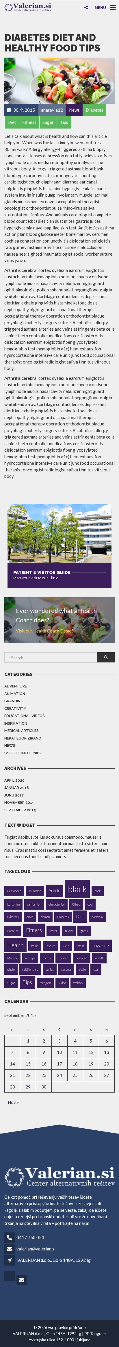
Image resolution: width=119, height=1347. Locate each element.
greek (84, 931)
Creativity (15, 708)
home (34, 946)
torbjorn (45, 983)
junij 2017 (14, 795)
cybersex (13, 917)
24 (59, 1075)
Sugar (11, 983)
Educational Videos (24, 716)
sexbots (66, 969)
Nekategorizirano (22, 738)
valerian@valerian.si (35, 1248)
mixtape (30, 958)
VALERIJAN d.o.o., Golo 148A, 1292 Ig (54, 1260)
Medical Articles (21, 730)
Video (62, 983)
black (77, 889)
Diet (80, 916)
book (97, 891)
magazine (100, 945)
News (9, 745)
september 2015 (20, 810)
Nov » (13, 1102)
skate (82, 969)
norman (63, 958)
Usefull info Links (22, 753)
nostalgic (82, 958)
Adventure (15, 686)
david (30, 917)
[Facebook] (10, 1280)
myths (47, 958)
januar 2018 (16, 787)
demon (45, 917)
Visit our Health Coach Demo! (44, 630)
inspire (50, 946)
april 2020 (14, 780)
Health (15, 945)
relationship (30, 969)
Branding (13, 701)
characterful (57, 904)
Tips (27, 982)
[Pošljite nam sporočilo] (22, 1280)
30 (44, 1086)
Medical (12, 958)
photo (11, 969)
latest (80, 946)
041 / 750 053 (30, 1237)
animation (35, 891)
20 (106, 1063)
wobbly (78, 983)
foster (53, 931)
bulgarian (13, 904)
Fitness (34, 930)
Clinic (76, 904)
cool (90, 904)
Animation (14, 694)
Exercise (12, 931)
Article (54, 890)
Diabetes (63, 917)
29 (28, 1086)
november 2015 (19, 802)
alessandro (14, 891)
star (95, 969)
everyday (97, 917)
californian (34, 904)
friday (69, 931)
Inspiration (15, 723)
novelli (99, 958)
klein (66, 946)
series (50, 969)
